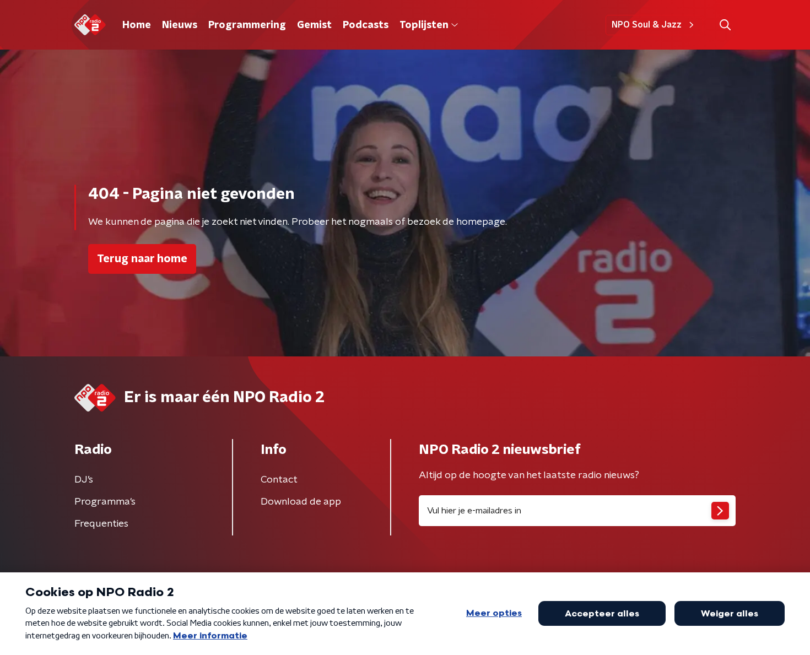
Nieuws (179, 25)
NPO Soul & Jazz (647, 24)
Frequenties (101, 524)
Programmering (247, 25)
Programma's (105, 502)
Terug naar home (142, 258)
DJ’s (83, 480)
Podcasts (365, 25)
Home (136, 25)
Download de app (301, 502)
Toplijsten (423, 25)
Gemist (314, 25)
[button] (725, 25)
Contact (279, 480)
